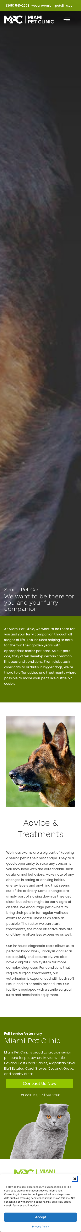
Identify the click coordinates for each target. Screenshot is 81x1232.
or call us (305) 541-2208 (40, 1095)
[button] (75, 1179)
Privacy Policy (40, 1226)
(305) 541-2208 (17, 6)
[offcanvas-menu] (66, 19)
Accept (40, 1217)
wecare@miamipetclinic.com (53, 6)
